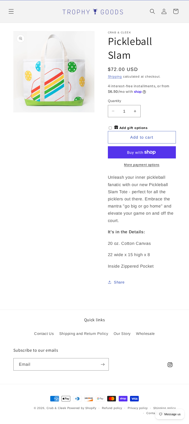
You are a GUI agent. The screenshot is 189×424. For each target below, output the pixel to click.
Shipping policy (164, 408)
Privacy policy (138, 408)
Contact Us (44, 333)
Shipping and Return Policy (83, 333)
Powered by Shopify (82, 408)
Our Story (122, 333)
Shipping (115, 76)
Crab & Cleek (56, 408)
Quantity (114, 101)
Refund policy (112, 408)
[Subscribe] (103, 364)
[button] (11, 11)
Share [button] (119, 282)
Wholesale (145, 333)
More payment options (141, 165)
